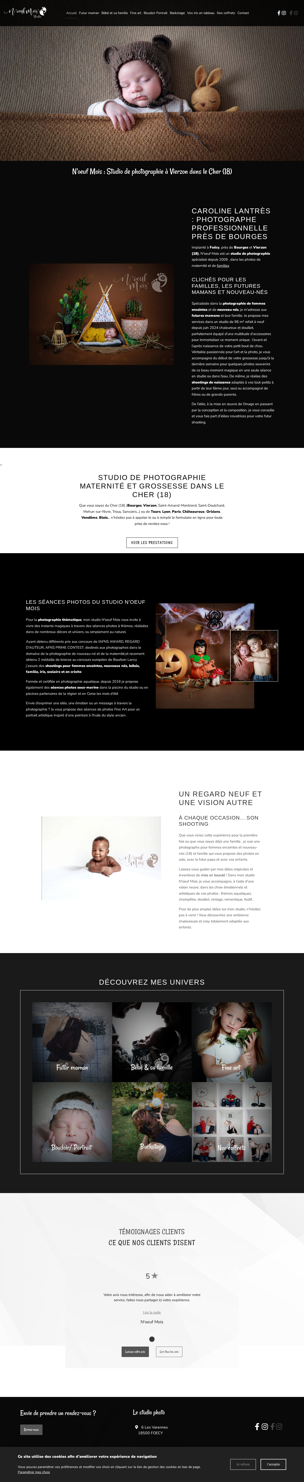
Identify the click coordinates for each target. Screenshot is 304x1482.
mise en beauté (213, 875)
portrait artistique (39, 715)
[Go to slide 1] (152, 1339)
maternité (199, 265)
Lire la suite (152, 1312)
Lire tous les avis (169, 1351)
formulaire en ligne (190, 517)
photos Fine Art (114, 709)
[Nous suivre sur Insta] (264, 1427)
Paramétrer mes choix (34, 1472)
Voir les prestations (152, 542)
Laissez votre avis (135, 1351)
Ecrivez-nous (31, 1429)
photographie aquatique (80, 681)
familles (223, 265)
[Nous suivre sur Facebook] (279, 13)
